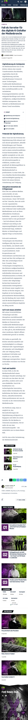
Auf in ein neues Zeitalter (12, 126)
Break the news (8, 507)
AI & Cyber (5, 598)
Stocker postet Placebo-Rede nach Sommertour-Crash (18, 581)
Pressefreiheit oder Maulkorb (10, 631)
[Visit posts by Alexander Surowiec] (3, 486)
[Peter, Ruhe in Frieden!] (14, 644)
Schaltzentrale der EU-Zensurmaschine (18, 450)
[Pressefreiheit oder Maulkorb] (14, 621)
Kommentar (4, 24)
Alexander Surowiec (9, 55)
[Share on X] (10, 480)
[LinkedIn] (25, 486)
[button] (3, 1)
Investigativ (22, 592)
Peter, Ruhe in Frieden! (8, 654)
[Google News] (6, 695)
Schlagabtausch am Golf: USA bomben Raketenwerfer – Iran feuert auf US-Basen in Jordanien (18, 555)
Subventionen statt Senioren (18, 457)
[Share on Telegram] (17, 480)
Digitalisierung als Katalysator (12, 116)
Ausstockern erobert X (8, 677)
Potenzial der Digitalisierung (12, 118)
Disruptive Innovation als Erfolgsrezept (11, 122)
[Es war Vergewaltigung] (8, 467)
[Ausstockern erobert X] (14, 667)
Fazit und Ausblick (9, 129)
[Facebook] (22, 486)
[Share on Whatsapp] (14, 480)
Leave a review (21, 500)
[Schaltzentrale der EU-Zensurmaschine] (8, 451)
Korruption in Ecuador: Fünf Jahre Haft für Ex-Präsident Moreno (18, 527)
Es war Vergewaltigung (17, 465)
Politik (4, 592)
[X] (24, 486)
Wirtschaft (13, 592)
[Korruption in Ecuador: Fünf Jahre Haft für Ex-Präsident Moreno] (14, 515)
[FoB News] (5, 1)
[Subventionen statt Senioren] (8, 459)
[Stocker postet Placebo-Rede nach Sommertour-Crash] (14, 570)
